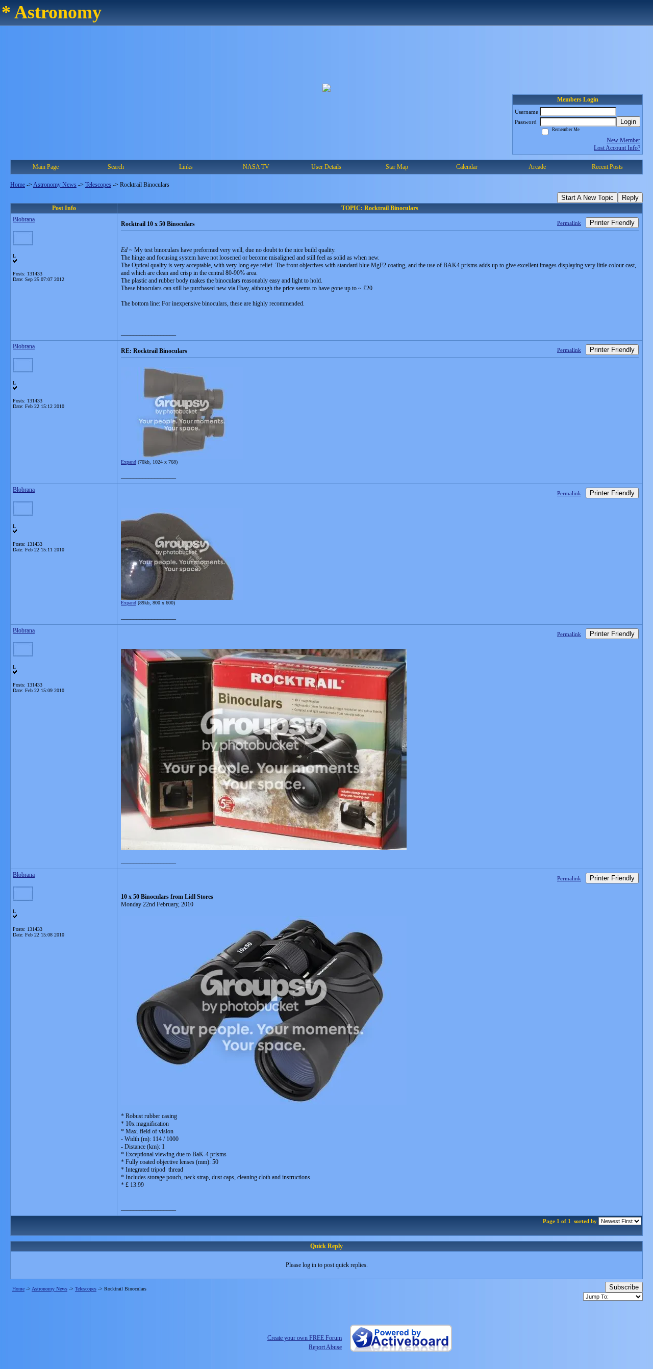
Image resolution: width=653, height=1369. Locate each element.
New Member (623, 140)
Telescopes (98, 184)
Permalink (569, 223)
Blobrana (24, 219)
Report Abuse (325, 1347)
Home (17, 184)
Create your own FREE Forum (304, 1337)
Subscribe (624, 1287)
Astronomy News (55, 184)
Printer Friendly (612, 222)
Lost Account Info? (617, 147)
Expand (128, 462)
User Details (326, 166)
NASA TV (256, 166)
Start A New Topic (587, 197)
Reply (630, 197)
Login (628, 121)
